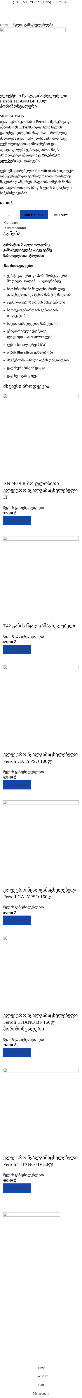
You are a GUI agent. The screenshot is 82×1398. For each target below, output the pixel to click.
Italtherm (9, 1359)
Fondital (8, 1337)
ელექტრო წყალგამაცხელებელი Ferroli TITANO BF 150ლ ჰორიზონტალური (40, 1022)
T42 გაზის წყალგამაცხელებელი (39, 625)
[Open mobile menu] (5, 9)
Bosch (7, 1314)
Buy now (61, 215)
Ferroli (7, 1329)
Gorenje (8, 1344)
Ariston (7, 1284)
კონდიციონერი (14, 1251)
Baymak (8, 1292)
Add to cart (33, 215)
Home (4, 25)
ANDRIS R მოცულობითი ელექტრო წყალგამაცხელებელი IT (40, 490)
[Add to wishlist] (8, 474)
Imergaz (8, 1351)
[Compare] (8, 530)
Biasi (6, 1307)
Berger (7, 1299)
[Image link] (31, 1220)
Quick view (20, 530)
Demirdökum (11, 1321)
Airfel (7, 1277)
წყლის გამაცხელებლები (33, 25)
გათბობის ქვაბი (14, 1243)
